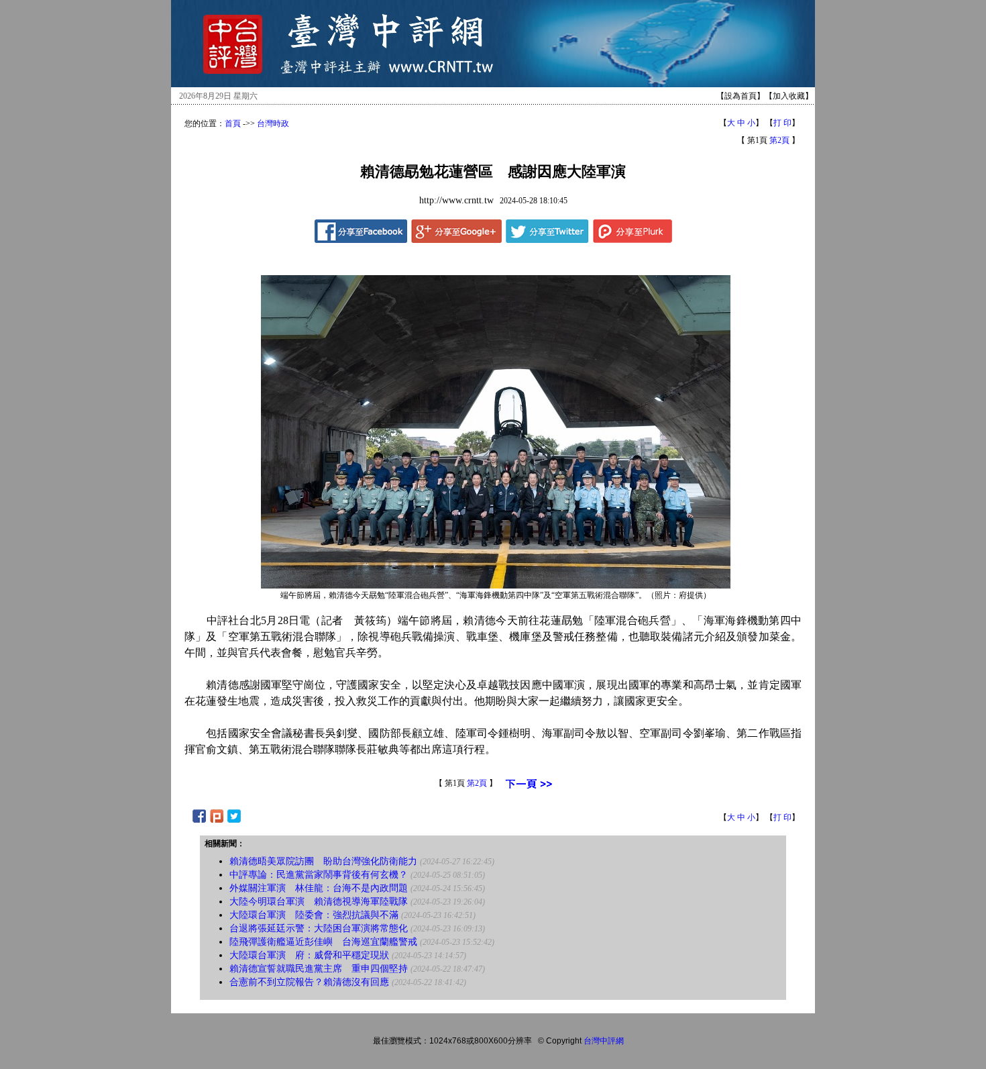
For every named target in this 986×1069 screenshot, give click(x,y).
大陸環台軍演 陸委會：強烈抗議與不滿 (313, 915)
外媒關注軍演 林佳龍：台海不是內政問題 (318, 888)
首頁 (233, 123)
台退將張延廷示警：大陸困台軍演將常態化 (318, 928)
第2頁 (779, 140)
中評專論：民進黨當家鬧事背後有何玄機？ (318, 875)
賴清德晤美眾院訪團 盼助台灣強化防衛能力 (323, 861)
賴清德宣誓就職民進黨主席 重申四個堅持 (318, 969)
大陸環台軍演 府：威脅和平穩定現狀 (309, 955)
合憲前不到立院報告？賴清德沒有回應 (309, 982)
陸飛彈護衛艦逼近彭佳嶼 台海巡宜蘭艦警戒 (323, 942)
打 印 (782, 123)
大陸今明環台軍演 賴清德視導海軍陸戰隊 (318, 902)
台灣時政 (273, 123)
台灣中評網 (604, 1041)
